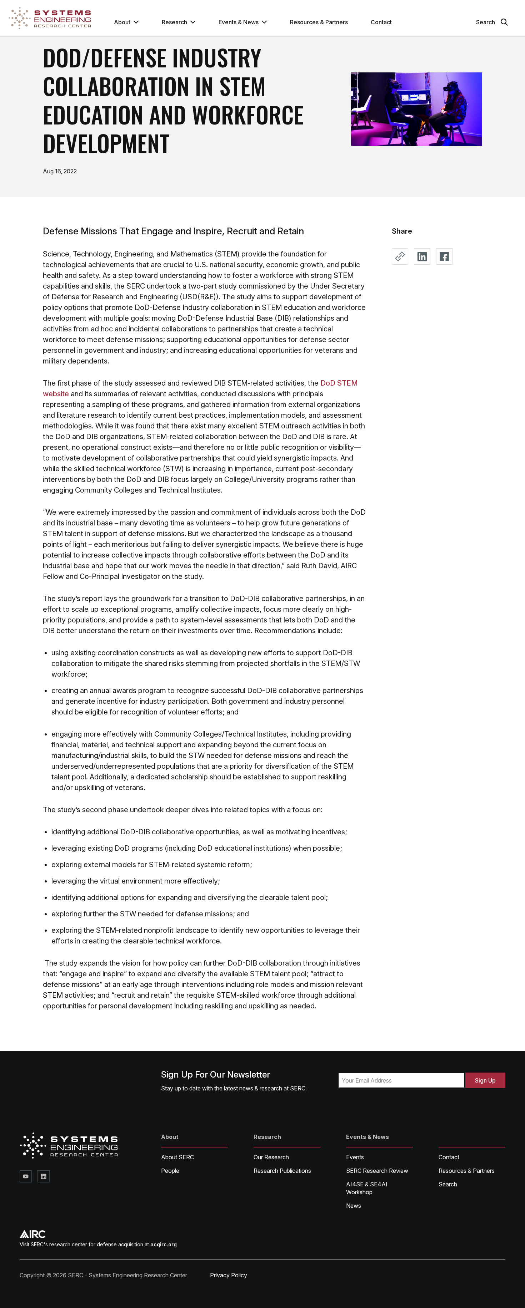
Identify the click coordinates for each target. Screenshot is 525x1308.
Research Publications (282, 1170)
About (122, 22)
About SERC (177, 1157)
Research (174, 22)
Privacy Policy (228, 1275)
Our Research (271, 1157)
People (170, 1170)
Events (355, 1157)
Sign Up (485, 1080)
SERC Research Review (377, 1170)
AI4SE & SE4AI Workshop (367, 1188)
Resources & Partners (319, 22)
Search (448, 1184)
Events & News (239, 22)
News (353, 1205)
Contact (381, 22)
